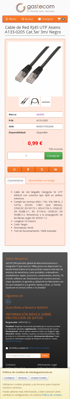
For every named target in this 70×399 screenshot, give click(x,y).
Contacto (47, 19)
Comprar (53, 156)
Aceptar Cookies (39, 377)
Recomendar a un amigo (42, 180)
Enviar (45, 355)
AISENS (40, 114)
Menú (12, 19)
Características (15, 180)
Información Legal (47, 364)
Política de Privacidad (13, 341)
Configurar (9, 377)
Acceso (28, 19)
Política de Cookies (52, 394)
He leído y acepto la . (29, 348)
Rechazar (23, 377)
